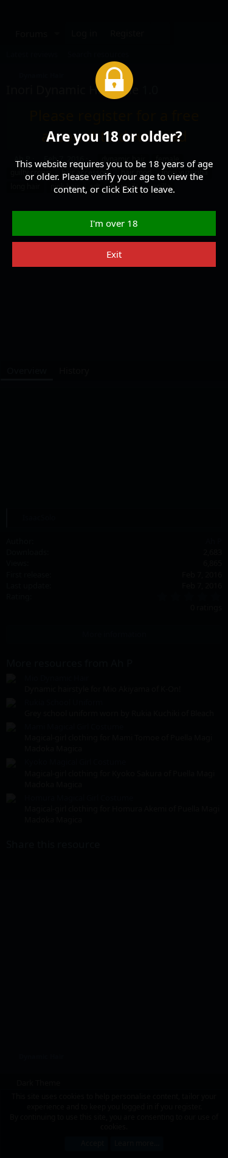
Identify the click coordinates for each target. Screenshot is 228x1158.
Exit (114, 254)
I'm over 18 (114, 223)
